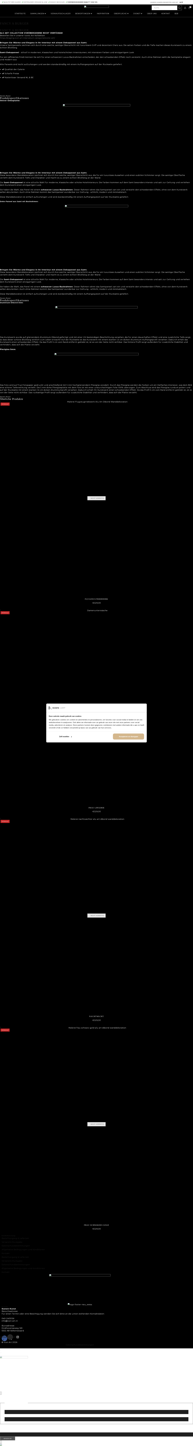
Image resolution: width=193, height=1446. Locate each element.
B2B (176, 14)
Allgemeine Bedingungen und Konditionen (23, 1250)
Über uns (152, 14)
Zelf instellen (64, 736)
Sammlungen (37, 14)
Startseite (20, 14)
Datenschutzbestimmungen (16, 1246)
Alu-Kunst (104, 19)
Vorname (9, 1408)
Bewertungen (82, 14)
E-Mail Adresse (14, 1431)
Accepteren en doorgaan (128, 736)
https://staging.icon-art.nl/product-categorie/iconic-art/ (27, 38)
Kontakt (165, 14)
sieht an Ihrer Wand (59, 92)
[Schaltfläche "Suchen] (179, 8)
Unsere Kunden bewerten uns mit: (164, 2)
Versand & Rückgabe (12, 1242)
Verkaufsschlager (61, 14)
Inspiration (103, 14)
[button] (96, 1444)
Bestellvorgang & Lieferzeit (15, 1238)
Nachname (10, 1415)
